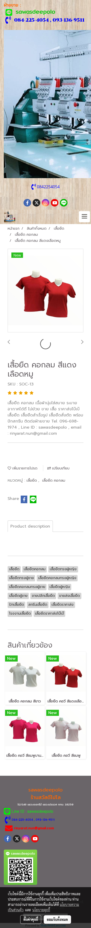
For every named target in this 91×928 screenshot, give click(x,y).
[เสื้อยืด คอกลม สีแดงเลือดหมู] (45, 291)
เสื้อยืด (32, 480)
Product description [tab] (30, 526)
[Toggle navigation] (84, 216)
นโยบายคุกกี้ (41, 909)
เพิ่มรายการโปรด (24, 468)
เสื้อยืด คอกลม (53, 480)
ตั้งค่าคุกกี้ (31, 919)
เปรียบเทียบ (60, 468)
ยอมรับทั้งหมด (57, 919)
